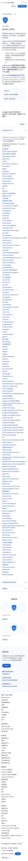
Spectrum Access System (9, 537)
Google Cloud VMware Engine (11, 420)
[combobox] (6, 857)
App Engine (5, 171)
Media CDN (5, 474)
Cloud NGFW (6, 275)
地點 (2, 709)
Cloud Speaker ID (7, 300)
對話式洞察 (5, 339)
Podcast (3, 818)
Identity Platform (7, 442)
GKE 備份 (5, 186)
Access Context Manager (9, 151)
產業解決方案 (4, 755)
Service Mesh (6, 535)
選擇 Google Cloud (5, 697)
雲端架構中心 (4, 786)
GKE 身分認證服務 (7, 396)
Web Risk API (6, 569)
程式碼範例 (4, 784)
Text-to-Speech (7, 547)
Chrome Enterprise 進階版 (10, 206)
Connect (4, 332)
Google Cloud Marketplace (10, 413)
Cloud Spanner (6, 297)
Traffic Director (6, 550)
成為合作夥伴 (4, 813)
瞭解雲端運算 (4, 779)
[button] (14, 130)
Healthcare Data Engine (9, 435)
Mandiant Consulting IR (9, 466)
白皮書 (3, 717)
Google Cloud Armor (8, 398)
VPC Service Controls (8, 567)
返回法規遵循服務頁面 (7, 14)
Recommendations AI (8, 506)
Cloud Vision (6, 317)
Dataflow (5, 346)
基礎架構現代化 (5, 738)
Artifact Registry (7, 176)
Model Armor (6, 484)
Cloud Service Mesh (8, 290)
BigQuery (5, 191)
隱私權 (10, 848)
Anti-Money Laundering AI (10, 164)
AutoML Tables (6, 181)
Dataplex (4, 351)
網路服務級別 (6, 491)
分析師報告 (4, 714)
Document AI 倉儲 (7, 369)
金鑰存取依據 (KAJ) (7, 447)
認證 (2, 791)
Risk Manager (6, 516)
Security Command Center (10, 523)
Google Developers (5, 794)
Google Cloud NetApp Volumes (11, 415)
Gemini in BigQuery (8, 388)
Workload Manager (7, 574)
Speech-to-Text (7, 540)
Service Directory (7, 530)
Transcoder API (6, 552)
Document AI (6, 366)
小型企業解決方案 (5, 760)
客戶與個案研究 (5, 712)
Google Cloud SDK (7, 418)
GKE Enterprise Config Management (13, 393)
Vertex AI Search (7, 560)
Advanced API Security (9, 156)
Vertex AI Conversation (9, 555)
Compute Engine (7, 324)
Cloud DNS (5, 233)
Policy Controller (7, 498)
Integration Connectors (9, 445)
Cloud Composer (7, 220)
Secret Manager (7, 518)
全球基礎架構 (4, 707)
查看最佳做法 (6, 674)
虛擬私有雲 (5, 565)
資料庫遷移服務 (6, 344)
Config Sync (5, 329)
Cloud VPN (5, 319)
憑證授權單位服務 (7, 201)
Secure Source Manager (9, 521)
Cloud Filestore (6, 240)
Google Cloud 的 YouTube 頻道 (8, 825)
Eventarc (5, 371)
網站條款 (15, 848)
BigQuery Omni (6, 196)
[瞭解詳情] (4, 619)
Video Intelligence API (8, 562)
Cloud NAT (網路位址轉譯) (9, 270)
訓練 (2, 789)
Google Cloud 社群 (5, 838)
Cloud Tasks (5, 309)
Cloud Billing (5, 213)
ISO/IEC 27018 (6, 41)
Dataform (5, 349)
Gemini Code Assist (8, 381)
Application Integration (9, 174)
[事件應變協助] (22, 6)
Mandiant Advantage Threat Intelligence (14, 461)
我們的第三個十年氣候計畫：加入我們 (12, 843)
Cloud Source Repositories (10, 295)
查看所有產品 (4, 731)
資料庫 (3, 740)
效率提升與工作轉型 (6, 753)
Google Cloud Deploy (8, 408)
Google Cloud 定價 (5, 726)
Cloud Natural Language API (10, 272)
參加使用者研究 (5, 833)
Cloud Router (6, 282)
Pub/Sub (4, 501)
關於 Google (4, 848)
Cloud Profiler (6, 280)
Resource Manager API (9, 511)
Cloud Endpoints (7, 235)
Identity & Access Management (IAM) (13, 440)
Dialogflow (5, 364)
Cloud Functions (7, 243)
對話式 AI (4, 337)
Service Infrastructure (8, 532)
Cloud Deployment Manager (10, 230)
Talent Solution (6, 545)
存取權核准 (5, 149)
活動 (2, 815)
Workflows (5, 572)
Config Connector (7, 327)
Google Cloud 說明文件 (6, 772)
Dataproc (5, 354)
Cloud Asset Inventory (8, 208)
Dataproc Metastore (8, 356)
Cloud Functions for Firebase (10, 245)
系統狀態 (3, 799)
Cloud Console (6, 223)
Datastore (5, 359)
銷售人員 (8, 84)
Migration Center (7, 481)
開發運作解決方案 (5, 758)
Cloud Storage (6, 304)
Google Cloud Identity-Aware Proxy (13, 410)
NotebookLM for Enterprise (10, 494)
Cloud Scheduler (7, 287)
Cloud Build (5, 216)
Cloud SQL (5, 302)
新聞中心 (3, 823)
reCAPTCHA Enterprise (9, 503)
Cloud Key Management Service (11, 258)
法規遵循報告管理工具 (16, 75)
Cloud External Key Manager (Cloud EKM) (14, 238)
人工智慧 (3, 748)
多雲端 (3, 705)
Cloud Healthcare (7, 248)
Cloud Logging (6, 265)
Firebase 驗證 (6, 374)
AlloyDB (4, 161)
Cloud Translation (7, 314)
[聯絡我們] (13, 6)
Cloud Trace (5, 312)
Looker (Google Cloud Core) (10, 452)
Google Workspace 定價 (7, 729)
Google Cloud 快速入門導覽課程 (9, 774)
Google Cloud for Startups (7, 796)
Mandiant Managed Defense (10, 469)
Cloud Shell (5, 292)
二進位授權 (5, 198)
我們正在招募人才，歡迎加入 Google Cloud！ (12, 835)
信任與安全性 (4, 700)
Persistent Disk (6, 496)
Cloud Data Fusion (7, 228)
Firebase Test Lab (7, 376)
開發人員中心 (4, 820)
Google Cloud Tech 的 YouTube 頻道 (10, 828)
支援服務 (3, 782)
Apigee (4, 169)
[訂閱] (18, 854)
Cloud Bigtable (6, 211)
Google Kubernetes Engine (10, 425)
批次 (3, 188)
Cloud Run (5, 285)
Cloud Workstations (8, 322)
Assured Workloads (8, 178)
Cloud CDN (5, 218)
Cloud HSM (5, 250)
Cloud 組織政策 (6, 277)
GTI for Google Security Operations (13, 432)
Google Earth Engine (8, 422)
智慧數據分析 (4, 745)
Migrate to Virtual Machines (10, 479)
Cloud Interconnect (8, 255)
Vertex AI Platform (7, 557)
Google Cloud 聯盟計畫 (6, 769)
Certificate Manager (8, 203)
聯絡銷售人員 (4, 808)
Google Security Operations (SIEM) (12, 427)
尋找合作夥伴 (4, 811)
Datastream (5, 361)
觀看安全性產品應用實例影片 (10, 680)
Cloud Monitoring (7, 267)
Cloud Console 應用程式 (9, 225)
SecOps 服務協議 (8, 141)
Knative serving (6, 450)
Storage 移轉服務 (7, 542)
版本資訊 (3, 801)
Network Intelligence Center (10, 489)
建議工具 (4, 508)
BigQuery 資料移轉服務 (9, 193)
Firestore (5, 379)
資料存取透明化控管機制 (9, 154)
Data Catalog (6, 342)
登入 (26, 2)
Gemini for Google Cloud (9, 386)
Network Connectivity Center (11, 486)
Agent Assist (6, 159)
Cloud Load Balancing (8, 262)
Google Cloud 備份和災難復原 (11, 401)
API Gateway (6, 166)
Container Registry (8, 334)
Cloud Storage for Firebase (10, 307)
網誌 (2, 719)
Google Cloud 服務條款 (7, 850)
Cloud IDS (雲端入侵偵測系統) (10, 253)
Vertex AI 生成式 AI (7, 391)
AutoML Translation (8, 183)
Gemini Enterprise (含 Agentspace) (12, 384)
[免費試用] (6, 666)
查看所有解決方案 (5, 762)
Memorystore (6, 476)
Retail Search (6, 513)
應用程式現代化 (5, 743)
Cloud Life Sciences (8, 260)
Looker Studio (6, 455)
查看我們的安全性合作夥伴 (9, 686)
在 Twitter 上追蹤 (5, 830)
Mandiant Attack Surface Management (13, 464)
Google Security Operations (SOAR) (13, 430)
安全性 (3, 750)
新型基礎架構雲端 (5, 702)
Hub (3, 437)
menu (2, 2)
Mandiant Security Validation (10, 471)
